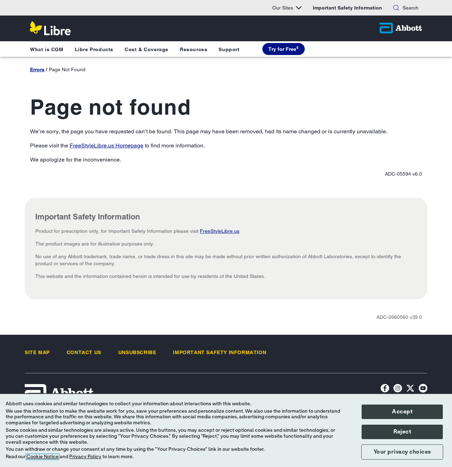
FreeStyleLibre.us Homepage (106, 145)
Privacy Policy (85, 456)
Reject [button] (402, 432)
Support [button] (229, 49)
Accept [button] (402, 411)
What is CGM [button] (47, 49)
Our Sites (282, 8)
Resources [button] (193, 49)
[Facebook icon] (385, 389)
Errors (37, 69)
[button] (396, 8)
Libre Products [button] (94, 49)
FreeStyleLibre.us (219, 231)
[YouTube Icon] (423, 389)
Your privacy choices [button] (402, 452)
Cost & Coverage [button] (146, 49)
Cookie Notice (42, 456)
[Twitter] (410, 389)
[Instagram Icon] (397, 389)
